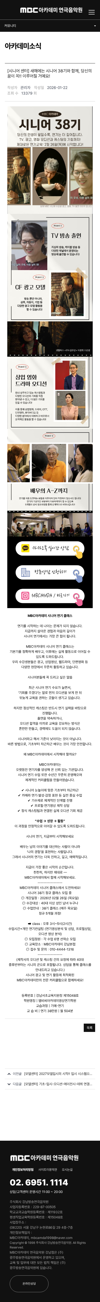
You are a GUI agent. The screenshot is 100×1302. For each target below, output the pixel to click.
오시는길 (67, 1169)
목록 (89, 1028)
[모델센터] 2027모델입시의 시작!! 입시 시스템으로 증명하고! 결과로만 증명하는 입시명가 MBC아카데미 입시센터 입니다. (58, 1074)
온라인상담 (29, 1283)
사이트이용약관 (47, 1169)
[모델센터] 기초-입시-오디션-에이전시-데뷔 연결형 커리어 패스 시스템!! (58, 1084)
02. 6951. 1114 (39, 1182)
